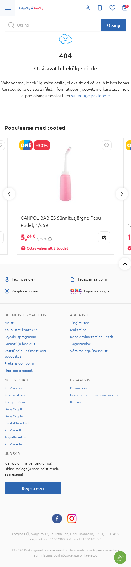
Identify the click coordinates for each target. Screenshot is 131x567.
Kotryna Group (16, 402)
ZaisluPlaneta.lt (17, 423)
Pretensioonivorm (19, 363)
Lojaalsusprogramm (20, 337)
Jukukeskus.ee (17, 395)
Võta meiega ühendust (89, 351)
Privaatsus (78, 388)
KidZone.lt (13, 430)
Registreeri (33, 488)
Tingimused (79, 323)
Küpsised (77, 402)
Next (122, 194)
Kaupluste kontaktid (21, 330)
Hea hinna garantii (19, 370)
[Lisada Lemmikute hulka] (106, 145)
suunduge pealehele (90, 95)
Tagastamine (80, 344)
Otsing (113, 25)
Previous (9, 194)
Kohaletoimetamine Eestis (91, 337)
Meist (9, 323)
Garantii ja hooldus (20, 344)
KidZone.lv (13, 444)
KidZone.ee (14, 388)
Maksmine (78, 330)
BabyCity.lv (14, 416)
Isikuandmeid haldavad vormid (94, 395)
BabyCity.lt (14, 409)
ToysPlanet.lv (15, 437)
